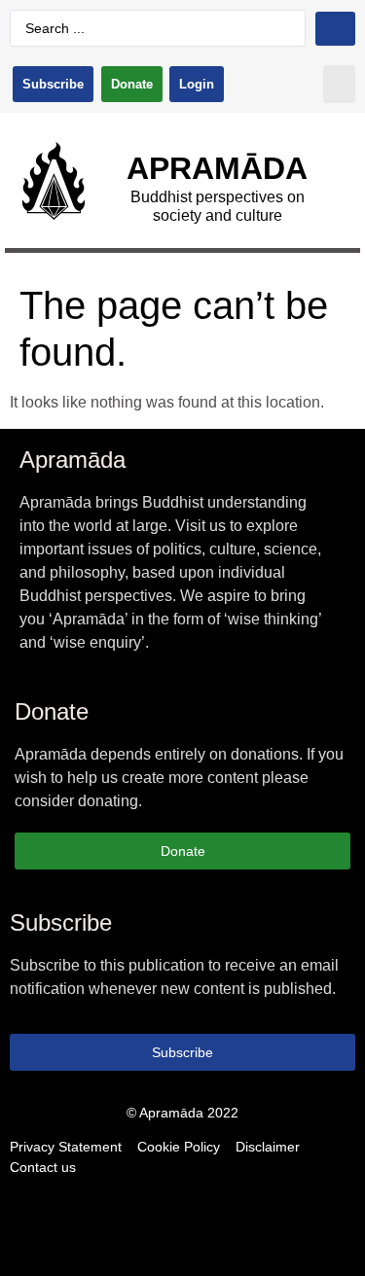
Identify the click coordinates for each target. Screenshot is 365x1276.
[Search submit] (335, 29)
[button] (339, 84)
